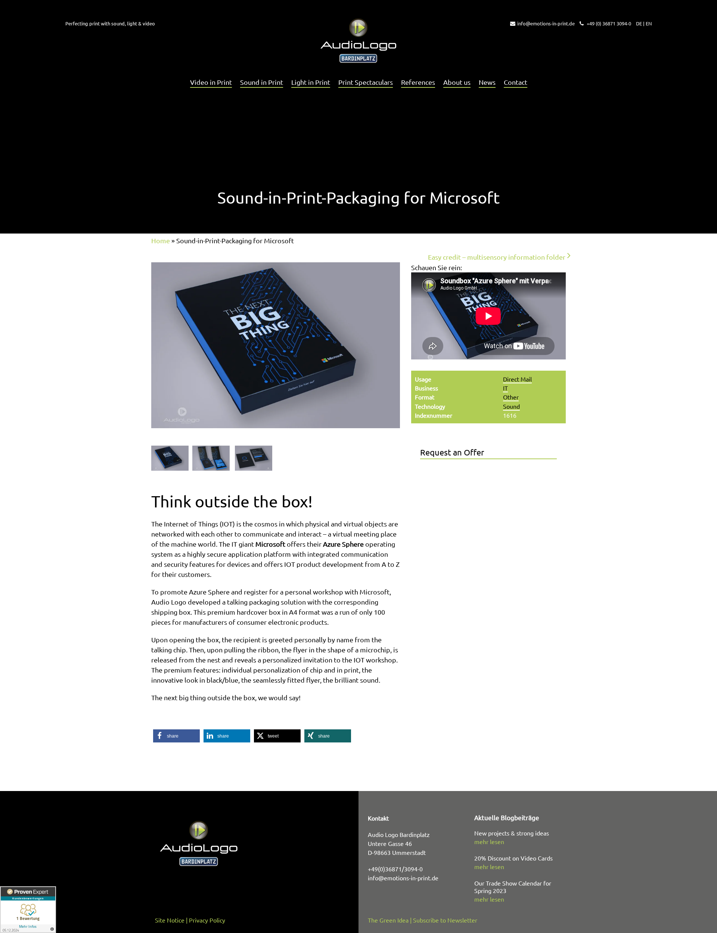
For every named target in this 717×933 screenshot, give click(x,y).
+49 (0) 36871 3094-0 (608, 23)
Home (160, 240)
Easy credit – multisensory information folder (496, 257)
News (487, 82)
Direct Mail (517, 379)
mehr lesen (489, 841)
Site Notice (169, 920)
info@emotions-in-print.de (546, 23)
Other (511, 397)
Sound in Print (261, 82)
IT (505, 388)
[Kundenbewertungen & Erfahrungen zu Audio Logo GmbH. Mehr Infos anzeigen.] (28, 909)
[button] (176, 735)
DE (639, 23)
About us (457, 82)
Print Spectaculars (365, 82)
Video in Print (211, 82)
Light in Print (310, 82)
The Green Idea (388, 920)
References (418, 82)
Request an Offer (452, 452)
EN (649, 23)
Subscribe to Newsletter (445, 920)
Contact (515, 82)
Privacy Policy (207, 920)
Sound (511, 406)
